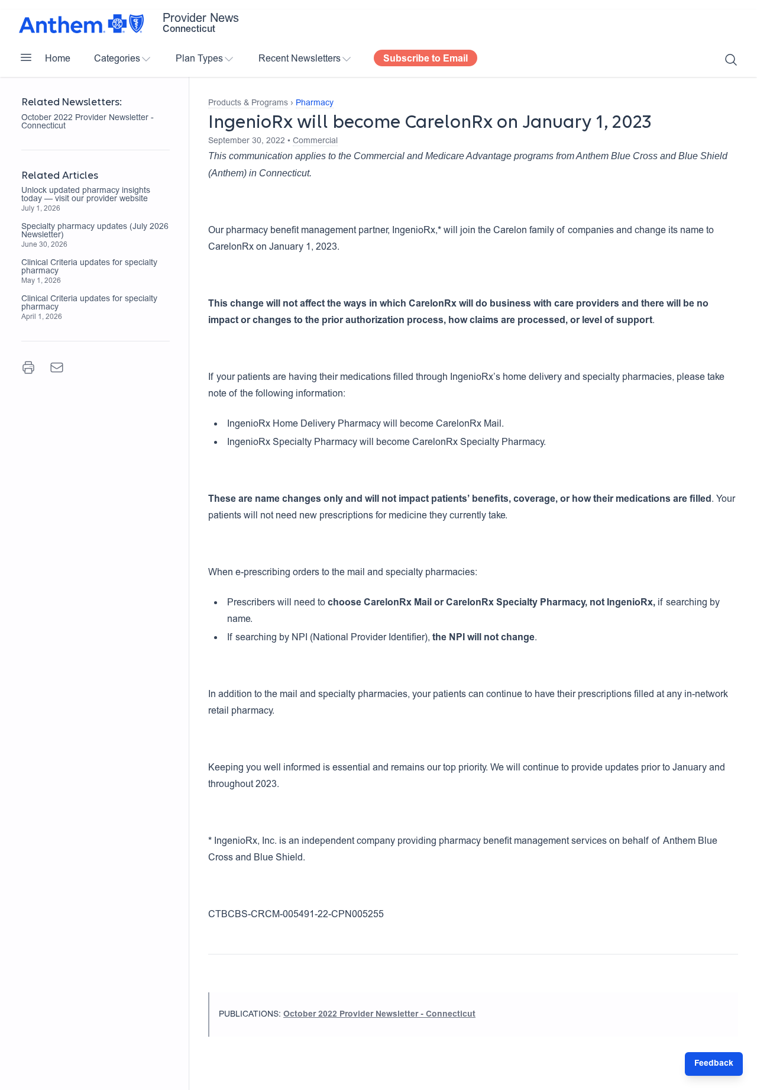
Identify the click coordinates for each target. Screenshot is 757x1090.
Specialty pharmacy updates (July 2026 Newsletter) (95, 231)
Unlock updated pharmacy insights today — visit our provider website (85, 195)
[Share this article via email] (57, 367)
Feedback (713, 1064)
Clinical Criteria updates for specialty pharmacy (89, 267)
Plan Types (199, 59)
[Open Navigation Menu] (26, 57)
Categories (117, 59)
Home (57, 59)
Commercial (315, 141)
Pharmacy (315, 103)
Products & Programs (248, 103)
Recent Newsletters (299, 59)
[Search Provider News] (731, 60)
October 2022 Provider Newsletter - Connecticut (87, 122)
